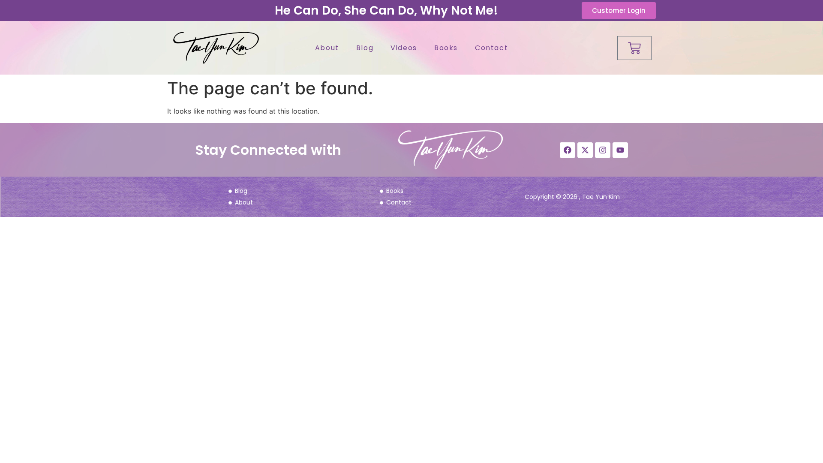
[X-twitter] (585, 150)
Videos (403, 48)
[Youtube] (620, 150)
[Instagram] (602, 150)
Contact (491, 48)
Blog (364, 48)
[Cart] (634, 48)
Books (446, 48)
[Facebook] (567, 150)
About (327, 48)
